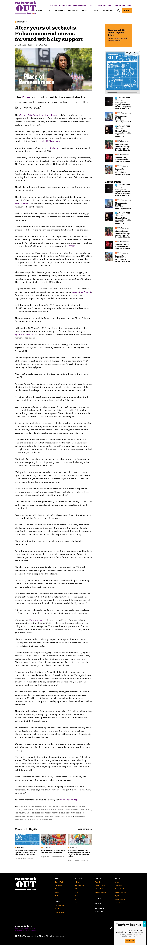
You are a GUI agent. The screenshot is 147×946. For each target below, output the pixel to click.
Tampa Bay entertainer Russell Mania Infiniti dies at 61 (122, 172)
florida (18, 810)
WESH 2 (71, 246)
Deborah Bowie (78, 806)
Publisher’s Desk (100, 885)
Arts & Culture (79, 885)
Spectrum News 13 (24, 335)
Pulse (26, 97)
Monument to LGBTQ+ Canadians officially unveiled (123, 119)
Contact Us (92, 5)
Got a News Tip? (120, 903)
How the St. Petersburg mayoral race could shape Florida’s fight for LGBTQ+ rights (79, 853)
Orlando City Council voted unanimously (38, 115)
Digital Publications (104, 5)
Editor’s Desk (99, 889)
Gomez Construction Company (36, 810)
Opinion (72, 11)
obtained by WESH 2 (81, 292)
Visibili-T (57, 909)
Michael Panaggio (23, 813)
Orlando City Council (24, 816)
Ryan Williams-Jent (58, 857)
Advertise (53, 5)
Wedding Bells (59, 912)
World (57, 896)
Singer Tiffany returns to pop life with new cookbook (123, 134)
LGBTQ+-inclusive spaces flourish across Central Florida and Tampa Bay (26, 852)
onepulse (36, 813)
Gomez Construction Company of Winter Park (71, 810)
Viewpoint (98, 882)
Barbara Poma (21, 204)
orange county (68, 813)
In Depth (77, 882)
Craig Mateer (65, 806)
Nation (57, 892)
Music (77, 899)
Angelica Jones (27, 806)
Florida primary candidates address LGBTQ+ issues (53, 851)
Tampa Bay (58, 885)
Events (84, 11)
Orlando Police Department (48, 816)
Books (77, 896)
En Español (108, 11)
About (117, 879)
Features (59, 11)
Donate (127, 10)
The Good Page (60, 905)
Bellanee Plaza (25, 45)
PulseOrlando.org (68, 800)
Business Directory (79, 5)
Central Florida (59, 882)
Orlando (80, 813)
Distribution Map (119, 5)
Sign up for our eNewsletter (25, 928)
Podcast (129, 5)
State (56, 889)
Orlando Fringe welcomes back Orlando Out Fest (122, 160)
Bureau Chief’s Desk (101, 892)
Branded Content (65, 5)
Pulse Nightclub (32, 819)
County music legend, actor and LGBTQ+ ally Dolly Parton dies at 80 (123, 106)
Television (78, 889)
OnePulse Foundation (50, 813)
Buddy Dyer (56, 148)
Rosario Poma (46, 819)
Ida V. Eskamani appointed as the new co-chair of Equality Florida (122, 147)
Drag (76, 892)
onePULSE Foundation (50, 141)
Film (76, 903)
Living (47, 11)
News (37, 11)
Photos (95, 11)
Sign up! (130, 941)
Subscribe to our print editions (26, 930)
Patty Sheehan (36, 620)
